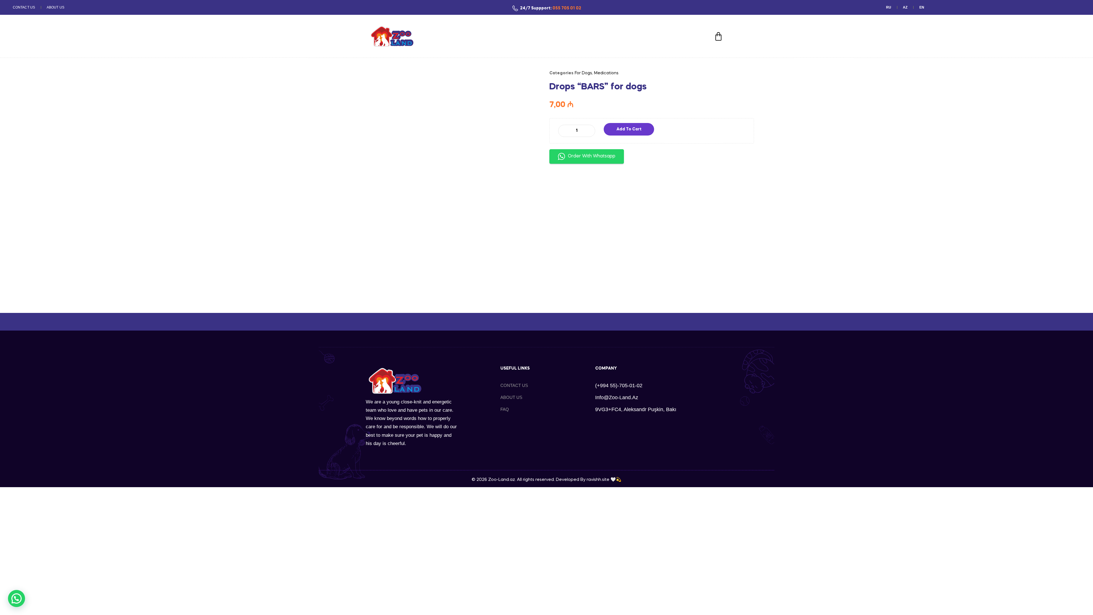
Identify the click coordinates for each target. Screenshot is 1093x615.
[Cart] (718, 36)
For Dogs (583, 73)
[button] (16, 598)
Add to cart (629, 129)
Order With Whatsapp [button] (591, 156)
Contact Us (24, 7)
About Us (55, 7)
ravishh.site (598, 480)
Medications (606, 73)
